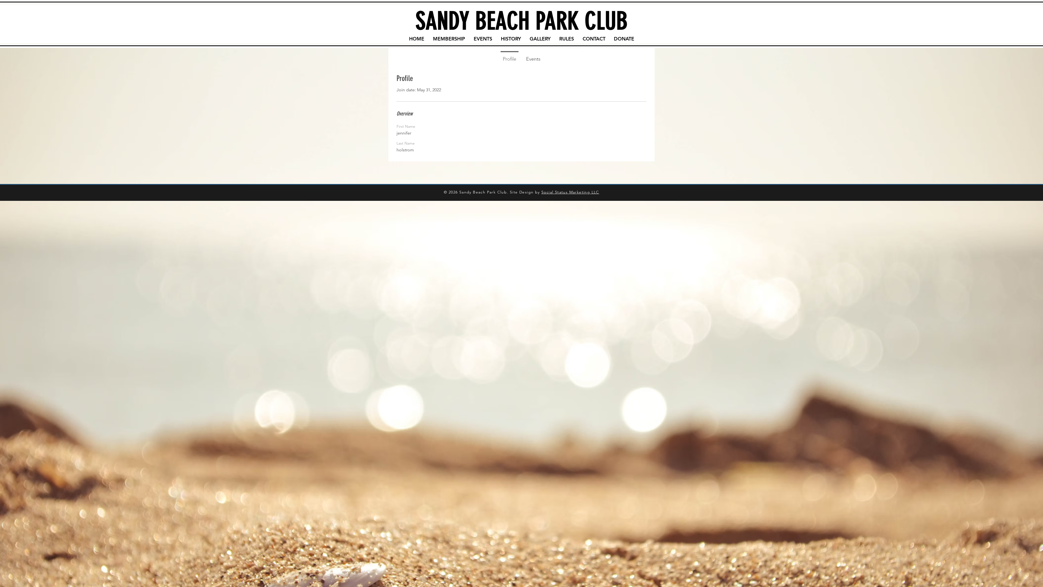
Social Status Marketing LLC (570, 192)
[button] (449, 39)
